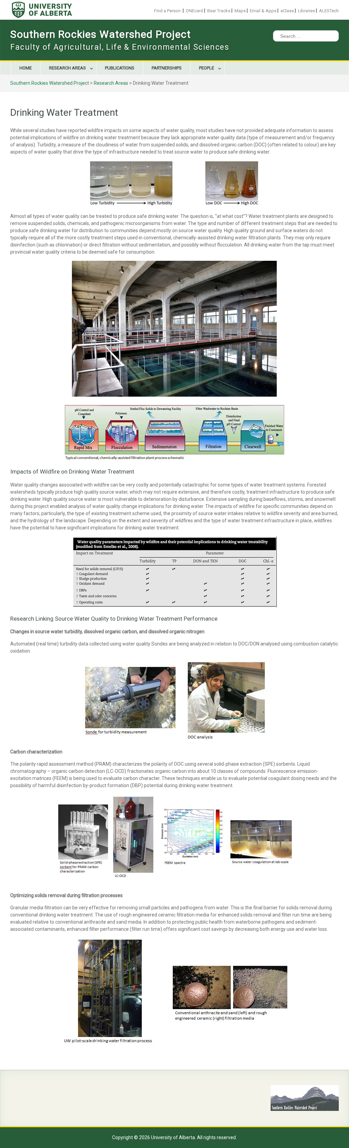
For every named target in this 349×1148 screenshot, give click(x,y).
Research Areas (67, 67)
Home (25, 67)
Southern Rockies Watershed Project (100, 34)
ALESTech (329, 10)
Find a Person (167, 10)
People (206, 67)
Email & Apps (263, 10)
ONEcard (194, 10)
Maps (240, 10)
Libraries (306, 10)
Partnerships (167, 67)
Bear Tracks (218, 10)
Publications (119, 67)
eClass (287, 10)
